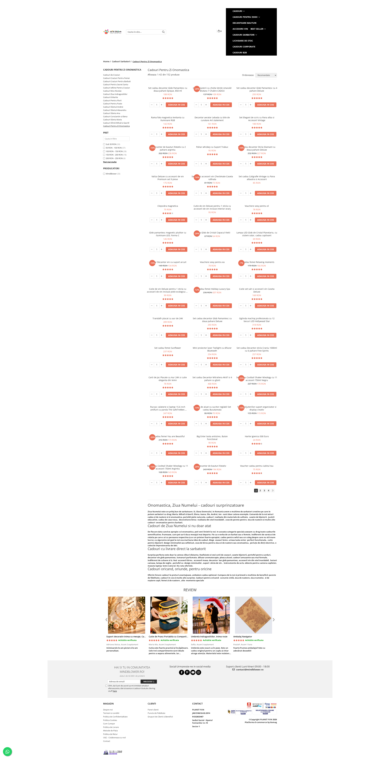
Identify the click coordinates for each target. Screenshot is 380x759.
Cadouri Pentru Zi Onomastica (116, 126)
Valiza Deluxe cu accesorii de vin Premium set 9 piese (168, 178)
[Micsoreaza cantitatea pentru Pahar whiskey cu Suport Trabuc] (196, 163)
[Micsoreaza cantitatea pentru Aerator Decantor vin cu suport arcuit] (152, 276)
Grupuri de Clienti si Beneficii (160, 716)
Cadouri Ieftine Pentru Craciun (116, 87)
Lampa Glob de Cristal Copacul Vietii (212, 232)
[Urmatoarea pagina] (273, 490)
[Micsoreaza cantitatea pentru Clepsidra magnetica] (152, 220)
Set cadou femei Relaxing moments (256, 262)
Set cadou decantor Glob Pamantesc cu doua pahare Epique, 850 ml (167, 89)
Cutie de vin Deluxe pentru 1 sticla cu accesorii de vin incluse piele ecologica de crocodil (168, 290)
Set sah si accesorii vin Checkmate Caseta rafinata (212, 178)
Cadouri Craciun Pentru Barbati (117, 81)
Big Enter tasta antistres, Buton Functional (212, 438)
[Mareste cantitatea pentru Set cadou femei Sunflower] (161, 364)
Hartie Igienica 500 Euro (257, 436)
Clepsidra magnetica (167, 205)
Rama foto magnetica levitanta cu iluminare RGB (167, 119)
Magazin (108, 703)
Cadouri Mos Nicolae (112, 91)
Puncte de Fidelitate (156, 713)
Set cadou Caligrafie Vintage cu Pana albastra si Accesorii (257, 178)
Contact (106, 741)
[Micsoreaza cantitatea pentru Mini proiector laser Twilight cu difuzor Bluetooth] (196, 364)
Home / (107, 61)
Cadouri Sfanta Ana (111, 113)
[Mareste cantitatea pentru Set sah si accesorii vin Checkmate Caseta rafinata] (206, 193)
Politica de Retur (110, 734)
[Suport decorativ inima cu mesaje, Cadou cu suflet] (126, 615)
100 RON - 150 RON (114, 151)
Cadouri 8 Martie (110, 97)
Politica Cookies (110, 720)
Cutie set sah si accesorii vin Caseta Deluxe (256, 290)
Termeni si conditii (111, 713)
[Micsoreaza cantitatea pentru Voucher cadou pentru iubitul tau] (241, 482)
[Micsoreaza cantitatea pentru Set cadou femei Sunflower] (152, 364)
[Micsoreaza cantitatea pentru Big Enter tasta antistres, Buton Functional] (196, 453)
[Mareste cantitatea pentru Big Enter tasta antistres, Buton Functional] (206, 453)
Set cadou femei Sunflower (167, 347)
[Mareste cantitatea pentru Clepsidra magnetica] (161, 220)
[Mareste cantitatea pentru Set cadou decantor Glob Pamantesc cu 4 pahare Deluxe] (250, 104)
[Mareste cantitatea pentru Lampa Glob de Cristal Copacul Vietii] (206, 249)
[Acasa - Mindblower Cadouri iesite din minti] (112, 31)
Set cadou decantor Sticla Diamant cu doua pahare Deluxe (256, 148)
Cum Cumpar (109, 723)
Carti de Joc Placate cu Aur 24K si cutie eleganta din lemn (168, 379)
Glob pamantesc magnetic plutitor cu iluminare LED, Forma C (167, 234)
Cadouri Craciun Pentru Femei (116, 78)
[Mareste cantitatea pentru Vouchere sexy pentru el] (250, 220)
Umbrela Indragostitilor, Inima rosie (209, 636)
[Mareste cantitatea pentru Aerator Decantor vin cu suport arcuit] (161, 276)
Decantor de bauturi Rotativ (212, 465)
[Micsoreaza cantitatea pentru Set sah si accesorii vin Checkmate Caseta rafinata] (196, 193)
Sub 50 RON (111, 144)
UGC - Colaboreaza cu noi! (114, 737)
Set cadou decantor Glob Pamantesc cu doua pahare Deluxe (212, 320)
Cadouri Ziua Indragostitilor (115, 94)
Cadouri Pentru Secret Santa (115, 84)
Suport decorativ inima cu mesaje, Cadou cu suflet (131, 636)
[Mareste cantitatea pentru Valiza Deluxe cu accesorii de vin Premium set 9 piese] (161, 193)
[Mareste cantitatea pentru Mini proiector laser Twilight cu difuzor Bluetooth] (206, 364)
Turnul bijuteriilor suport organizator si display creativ (256, 408)
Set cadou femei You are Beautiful (168, 436)
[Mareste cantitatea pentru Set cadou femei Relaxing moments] (250, 276)
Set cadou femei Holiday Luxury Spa (212, 288)
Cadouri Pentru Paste (112, 103)
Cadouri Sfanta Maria (112, 119)
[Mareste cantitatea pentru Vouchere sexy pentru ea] (206, 276)
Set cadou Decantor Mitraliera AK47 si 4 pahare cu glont (212, 379)
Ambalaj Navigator (242, 636)
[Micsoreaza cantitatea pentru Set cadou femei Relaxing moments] (241, 276)
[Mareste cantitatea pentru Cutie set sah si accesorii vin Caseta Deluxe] (250, 305)
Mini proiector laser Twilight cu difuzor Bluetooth (212, 349)
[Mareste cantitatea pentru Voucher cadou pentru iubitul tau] (250, 482)
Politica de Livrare (111, 727)
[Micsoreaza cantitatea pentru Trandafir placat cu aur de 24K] (152, 335)
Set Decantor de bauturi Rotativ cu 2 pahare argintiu (168, 148)
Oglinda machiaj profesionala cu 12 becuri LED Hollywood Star (256, 320)
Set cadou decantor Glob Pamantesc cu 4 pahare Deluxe (256, 89)
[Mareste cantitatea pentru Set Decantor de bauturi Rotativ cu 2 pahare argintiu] (161, 163)
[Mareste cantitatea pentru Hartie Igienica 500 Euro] (250, 453)
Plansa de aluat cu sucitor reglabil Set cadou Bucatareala (212, 408)
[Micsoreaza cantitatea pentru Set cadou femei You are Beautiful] (152, 453)
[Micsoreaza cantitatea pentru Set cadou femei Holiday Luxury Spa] (196, 305)
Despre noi (108, 709)
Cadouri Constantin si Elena (115, 116)
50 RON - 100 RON (114, 147)
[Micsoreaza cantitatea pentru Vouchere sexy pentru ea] (196, 276)
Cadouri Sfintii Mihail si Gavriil (116, 123)
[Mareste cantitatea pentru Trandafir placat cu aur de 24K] (161, 335)
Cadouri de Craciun (111, 74)
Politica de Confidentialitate (115, 716)
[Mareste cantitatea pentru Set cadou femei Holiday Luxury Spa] (206, 305)
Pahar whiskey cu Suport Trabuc (212, 147)
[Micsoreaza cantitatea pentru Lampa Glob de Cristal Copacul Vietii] (196, 249)
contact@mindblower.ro (249, 669)
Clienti (152, 703)
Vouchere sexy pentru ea (212, 262)
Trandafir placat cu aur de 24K (168, 318)
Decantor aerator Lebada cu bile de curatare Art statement (212, 119)
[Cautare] (163, 31)
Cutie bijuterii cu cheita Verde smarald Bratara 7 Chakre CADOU (212, 89)
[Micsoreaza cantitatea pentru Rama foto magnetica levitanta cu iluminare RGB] (152, 134)
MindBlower (111, 173)
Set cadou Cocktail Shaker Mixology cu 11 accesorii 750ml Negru (256, 379)
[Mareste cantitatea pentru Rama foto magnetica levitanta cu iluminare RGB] (161, 134)
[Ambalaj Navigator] (253, 615)
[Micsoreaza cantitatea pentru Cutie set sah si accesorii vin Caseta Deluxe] (241, 305)
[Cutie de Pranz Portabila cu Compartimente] (169, 615)
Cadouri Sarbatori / (122, 61)
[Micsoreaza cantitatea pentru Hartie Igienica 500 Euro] (241, 453)
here (115, 691)
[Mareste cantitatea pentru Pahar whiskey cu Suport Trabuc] (206, 163)
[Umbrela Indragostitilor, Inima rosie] (211, 615)
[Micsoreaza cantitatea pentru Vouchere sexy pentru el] (241, 220)
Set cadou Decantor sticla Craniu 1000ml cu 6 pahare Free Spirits (257, 349)
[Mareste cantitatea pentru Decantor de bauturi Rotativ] (206, 482)
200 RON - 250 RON (114, 158)
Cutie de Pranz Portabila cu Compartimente (171, 636)
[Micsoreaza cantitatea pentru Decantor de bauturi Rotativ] (196, 482)
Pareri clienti (153, 709)
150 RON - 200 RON (114, 154)
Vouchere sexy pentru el (257, 205)
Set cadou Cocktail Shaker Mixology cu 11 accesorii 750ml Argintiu (167, 467)
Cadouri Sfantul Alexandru (114, 110)
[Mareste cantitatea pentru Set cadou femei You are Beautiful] (161, 453)
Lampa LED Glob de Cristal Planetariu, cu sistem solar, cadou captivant (256, 234)
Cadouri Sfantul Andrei (113, 107)
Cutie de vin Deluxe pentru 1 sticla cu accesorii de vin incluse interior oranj (212, 207)
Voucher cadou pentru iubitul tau (256, 465)
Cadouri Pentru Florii (112, 100)
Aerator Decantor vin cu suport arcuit (167, 262)
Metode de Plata (110, 730)
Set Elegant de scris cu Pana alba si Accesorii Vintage (256, 119)
